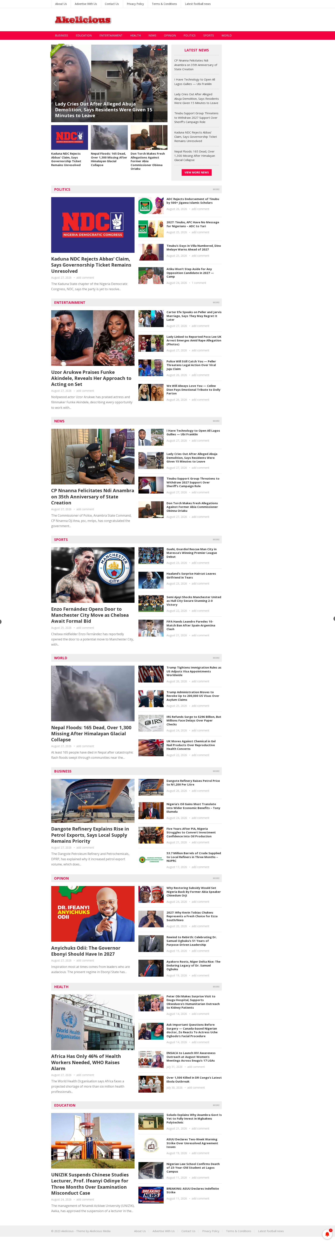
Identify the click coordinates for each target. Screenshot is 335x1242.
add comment (85, 277)
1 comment (199, 283)
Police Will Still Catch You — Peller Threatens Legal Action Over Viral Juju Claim (191, 365)
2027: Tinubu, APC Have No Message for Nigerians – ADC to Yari (193, 224)
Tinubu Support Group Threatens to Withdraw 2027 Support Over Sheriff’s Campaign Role (196, 117)
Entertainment (111, 35)
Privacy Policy (135, 4)
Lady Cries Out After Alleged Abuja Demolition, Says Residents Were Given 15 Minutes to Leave (103, 109)
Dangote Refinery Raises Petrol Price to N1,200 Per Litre (193, 782)
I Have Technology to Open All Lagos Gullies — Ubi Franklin (193, 432)
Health (135, 35)
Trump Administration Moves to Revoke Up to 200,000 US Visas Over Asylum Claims (193, 696)
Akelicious (67, 1231)
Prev (55, 83)
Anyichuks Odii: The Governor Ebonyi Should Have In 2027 (85, 951)
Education (84, 35)
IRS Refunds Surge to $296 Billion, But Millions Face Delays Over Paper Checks (194, 720)
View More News (197, 172)
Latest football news (198, 4)
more (216, 189)
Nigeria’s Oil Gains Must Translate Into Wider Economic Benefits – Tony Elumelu (193, 807)
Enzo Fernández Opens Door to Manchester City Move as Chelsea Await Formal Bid (90, 615)
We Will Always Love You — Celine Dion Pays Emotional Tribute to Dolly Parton (193, 389)
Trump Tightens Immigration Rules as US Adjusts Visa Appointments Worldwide (194, 671)
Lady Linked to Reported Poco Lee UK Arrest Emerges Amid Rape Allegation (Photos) (194, 340)
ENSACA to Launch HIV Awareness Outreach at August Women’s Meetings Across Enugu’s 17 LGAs (191, 1056)
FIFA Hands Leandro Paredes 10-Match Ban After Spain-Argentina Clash (191, 625)
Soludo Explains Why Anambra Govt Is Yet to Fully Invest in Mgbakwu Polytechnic (194, 1118)
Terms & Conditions (164, 4)
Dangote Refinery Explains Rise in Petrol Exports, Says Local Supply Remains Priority (90, 834)
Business (61, 35)
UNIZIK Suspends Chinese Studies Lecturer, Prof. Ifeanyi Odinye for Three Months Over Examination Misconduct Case (90, 1183)
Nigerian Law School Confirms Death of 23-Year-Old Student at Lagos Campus (193, 1167)
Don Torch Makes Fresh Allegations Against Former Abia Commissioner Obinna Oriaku (148, 161)
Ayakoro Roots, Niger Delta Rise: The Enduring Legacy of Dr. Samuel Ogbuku (193, 965)
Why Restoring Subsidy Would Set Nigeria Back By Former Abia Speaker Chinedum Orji (194, 891)
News (152, 35)
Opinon (61, 878)
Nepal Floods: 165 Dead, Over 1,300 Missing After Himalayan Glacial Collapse (109, 159)
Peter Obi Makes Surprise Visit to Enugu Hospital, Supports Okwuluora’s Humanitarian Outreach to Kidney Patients (193, 1002)
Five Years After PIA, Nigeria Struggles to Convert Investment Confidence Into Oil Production (191, 832)
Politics (190, 35)
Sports (208, 35)
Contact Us (112, 4)
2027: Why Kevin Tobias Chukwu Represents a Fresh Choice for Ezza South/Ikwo (192, 916)
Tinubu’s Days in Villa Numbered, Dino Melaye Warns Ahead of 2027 (194, 247)
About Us (61, 4)
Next (164, 83)
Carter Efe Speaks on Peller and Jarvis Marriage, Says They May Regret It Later (194, 315)
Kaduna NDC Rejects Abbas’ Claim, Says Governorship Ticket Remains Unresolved (66, 159)
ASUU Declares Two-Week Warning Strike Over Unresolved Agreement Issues (192, 1143)
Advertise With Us (86, 4)
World (227, 35)
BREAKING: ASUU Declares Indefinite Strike (193, 1190)
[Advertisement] (213, 19)
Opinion (170, 35)
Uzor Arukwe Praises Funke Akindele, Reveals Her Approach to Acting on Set (91, 378)
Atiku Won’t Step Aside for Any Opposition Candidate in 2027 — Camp (190, 272)
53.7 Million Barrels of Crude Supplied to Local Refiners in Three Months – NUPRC (194, 857)
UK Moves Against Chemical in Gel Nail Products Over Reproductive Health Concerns (191, 745)
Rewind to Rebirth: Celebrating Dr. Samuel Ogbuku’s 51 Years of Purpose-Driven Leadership (192, 941)
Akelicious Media (100, 1231)
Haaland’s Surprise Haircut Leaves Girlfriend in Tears (191, 575)
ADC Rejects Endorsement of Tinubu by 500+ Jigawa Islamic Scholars (193, 201)
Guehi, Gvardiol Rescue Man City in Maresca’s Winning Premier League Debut (192, 553)
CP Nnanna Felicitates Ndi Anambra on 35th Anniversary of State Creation (195, 64)
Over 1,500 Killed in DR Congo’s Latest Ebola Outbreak (194, 1079)
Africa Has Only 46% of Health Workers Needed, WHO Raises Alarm (86, 1062)
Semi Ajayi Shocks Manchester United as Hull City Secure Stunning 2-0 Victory (194, 600)
